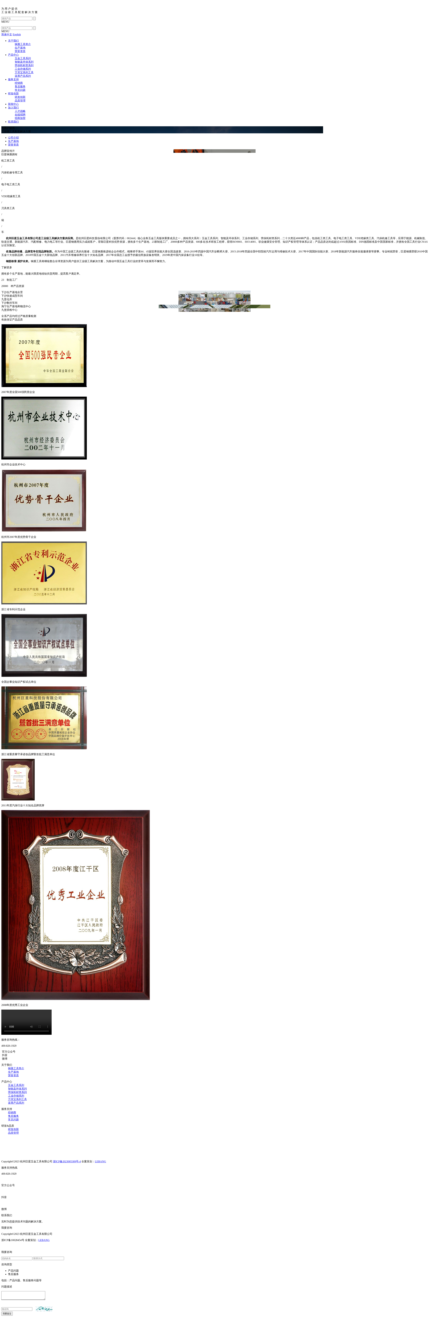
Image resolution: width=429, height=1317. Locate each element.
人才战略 (20, 111)
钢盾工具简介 (23, 44)
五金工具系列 (23, 58)
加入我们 (13, 107)
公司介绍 (13, 137)
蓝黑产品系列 (23, 75)
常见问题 (20, 90)
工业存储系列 (23, 68)
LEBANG (100, 1161)
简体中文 (6, 34)
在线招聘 (20, 114)
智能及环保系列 (24, 61)
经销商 (19, 83)
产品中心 (13, 54)
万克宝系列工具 (24, 72)
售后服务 (20, 86)
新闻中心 (13, 104)
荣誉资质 (20, 51)
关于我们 (13, 40)
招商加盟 (20, 118)
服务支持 (13, 79)
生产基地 (20, 47)
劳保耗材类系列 (24, 65)
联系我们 (13, 121)
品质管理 (20, 100)
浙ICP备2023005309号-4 (67, 1161)
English (17, 34)
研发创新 (13, 93)
